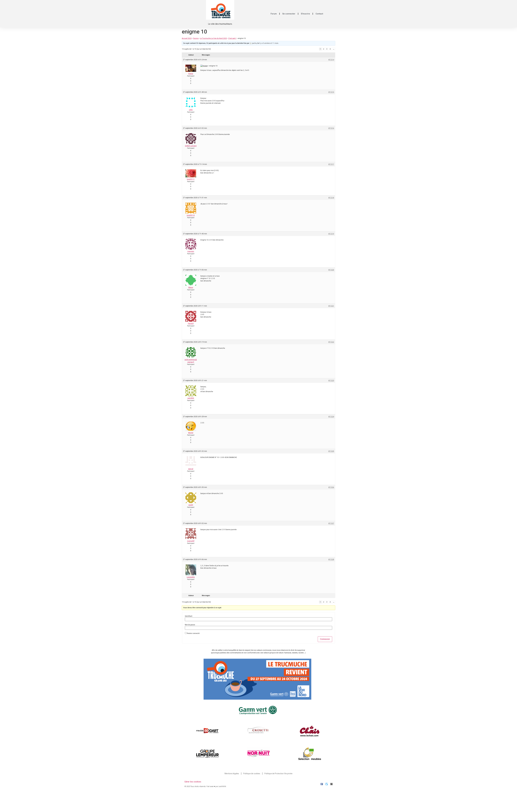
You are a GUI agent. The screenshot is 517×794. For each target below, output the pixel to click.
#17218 (331, 198)
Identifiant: (189, 616)
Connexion (325, 639)
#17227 (331, 523)
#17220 (331, 270)
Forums (196, 38)
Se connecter (288, 14)
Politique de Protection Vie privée (278, 773)
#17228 (331, 559)
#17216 (331, 128)
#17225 (331, 451)
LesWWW (222, 786)
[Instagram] (331, 784)
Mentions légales (232, 773)
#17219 (331, 234)
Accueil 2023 (187, 38)
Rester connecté (193, 633)
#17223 (331, 380)
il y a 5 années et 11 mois (268, 43)
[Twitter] (327, 784)
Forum (274, 14)
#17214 (331, 60)
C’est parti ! (232, 38)
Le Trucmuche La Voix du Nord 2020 (213, 38)
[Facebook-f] (322, 784)
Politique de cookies (251, 773)
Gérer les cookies (192, 781)
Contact (319, 14)
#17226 (331, 487)
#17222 (331, 342)
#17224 (331, 417)
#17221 (331, 306)
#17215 (331, 92)
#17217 (331, 164)
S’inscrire (305, 14)
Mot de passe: (190, 625)
